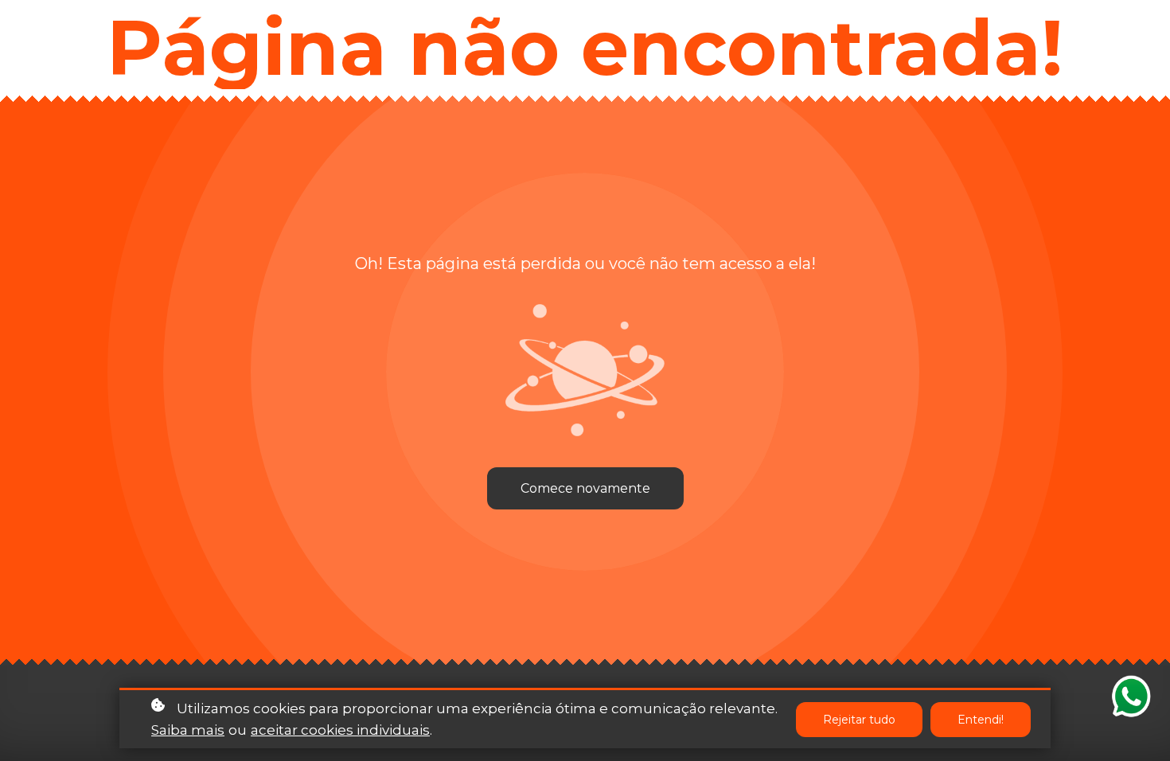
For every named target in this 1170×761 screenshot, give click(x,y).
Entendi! (980, 719)
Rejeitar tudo (859, 719)
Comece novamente (585, 488)
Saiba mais (187, 730)
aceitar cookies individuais (340, 730)
